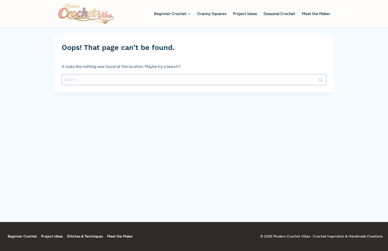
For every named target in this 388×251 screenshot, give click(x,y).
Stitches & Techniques (85, 236)
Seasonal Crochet (279, 13)
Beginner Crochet (22, 236)
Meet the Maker (316, 13)
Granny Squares (211, 13)
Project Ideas (245, 13)
